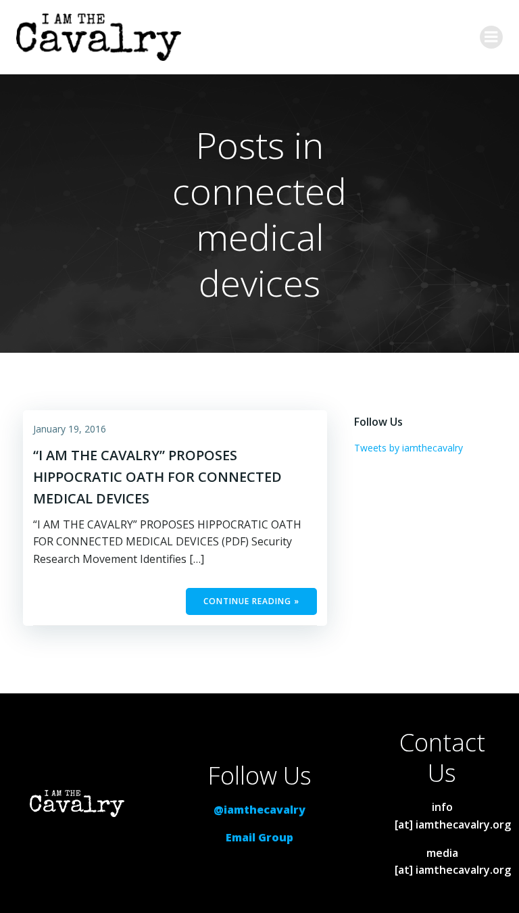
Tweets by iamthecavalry (408, 447)
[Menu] (491, 37)
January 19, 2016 (69, 428)
